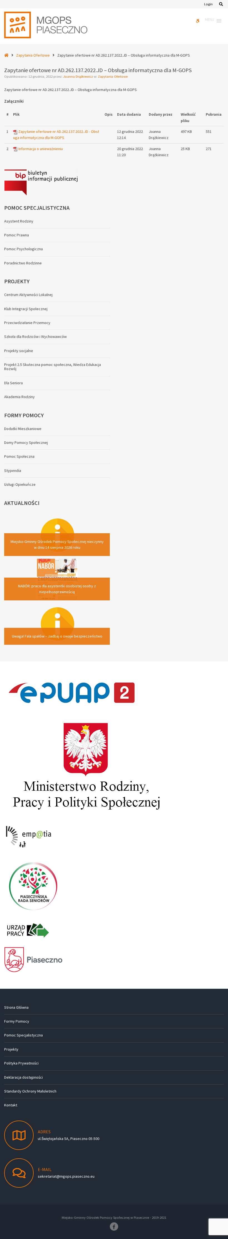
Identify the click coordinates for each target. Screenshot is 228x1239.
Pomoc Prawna (16, 234)
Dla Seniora (13, 382)
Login (208, 4)
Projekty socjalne (18, 350)
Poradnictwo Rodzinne (23, 263)
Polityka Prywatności (21, 1063)
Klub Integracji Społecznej (26, 308)
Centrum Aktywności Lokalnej (28, 294)
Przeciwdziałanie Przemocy (27, 322)
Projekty (11, 1049)
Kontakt (10, 1105)
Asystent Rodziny (18, 221)
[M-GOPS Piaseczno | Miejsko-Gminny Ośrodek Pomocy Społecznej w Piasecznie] (45, 25)
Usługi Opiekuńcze (20, 484)
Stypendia (12, 470)
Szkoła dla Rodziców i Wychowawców (35, 336)
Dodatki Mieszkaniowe (22, 428)
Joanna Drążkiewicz (78, 76)
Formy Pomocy (16, 1021)
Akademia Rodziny (19, 396)
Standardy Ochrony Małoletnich (30, 1091)
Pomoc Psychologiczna (23, 248)
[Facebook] (114, 1226)
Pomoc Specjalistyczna (23, 1035)
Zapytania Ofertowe (33, 55)
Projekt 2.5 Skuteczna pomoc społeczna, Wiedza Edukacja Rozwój (52, 366)
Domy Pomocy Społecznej (26, 442)
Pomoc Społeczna (19, 456)
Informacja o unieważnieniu (40, 148)
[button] (209, 20)
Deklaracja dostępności (23, 1077)
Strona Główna (16, 1007)
